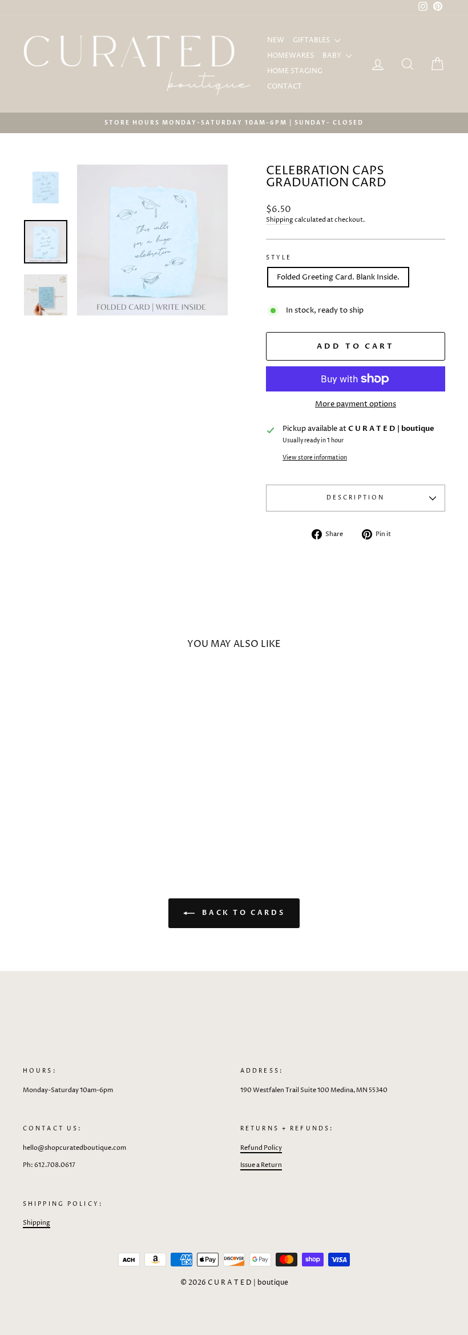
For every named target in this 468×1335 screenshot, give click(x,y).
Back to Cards (242, 912)
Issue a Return (261, 1165)
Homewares (290, 56)
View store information (315, 458)
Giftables (312, 40)
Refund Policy (261, 1148)
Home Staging (294, 71)
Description (355, 498)
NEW (275, 40)
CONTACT (284, 86)
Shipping (279, 219)
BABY (332, 56)
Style (279, 258)
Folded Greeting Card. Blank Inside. (338, 277)
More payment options (355, 404)
